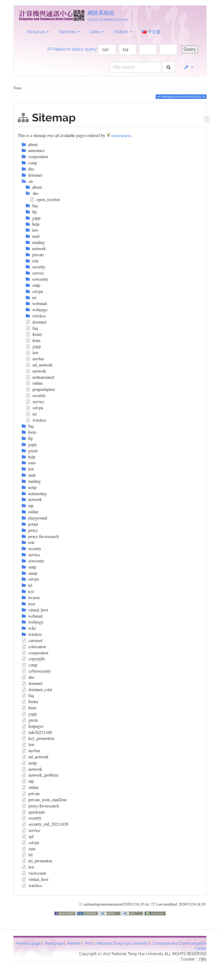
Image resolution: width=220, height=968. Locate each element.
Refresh (74, 943)
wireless (39, 420)
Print (89, 943)
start (31, 848)
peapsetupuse (43, 389)
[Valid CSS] (133, 912)
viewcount (37, 873)
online (37, 383)
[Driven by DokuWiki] (155, 912)
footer (37, 334)
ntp (31, 781)
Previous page (28, 943)
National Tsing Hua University (122, 943)
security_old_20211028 (48, 824)
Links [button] (95, 31)
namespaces (121, 135)
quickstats (36, 812)
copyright (36, 658)
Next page (54, 943)
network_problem (43, 775)
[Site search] (168, 67)
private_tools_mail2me (47, 799)
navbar (38, 358)
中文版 (153, 31)
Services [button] (68, 31)
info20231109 (40, 732)
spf (31, 836)
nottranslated (43, 377)
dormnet (39, 322)
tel (34, 414)
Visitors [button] (121, 31)
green (33, 720)
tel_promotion (40, 860)
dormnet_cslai (40, 689)
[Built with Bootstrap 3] (65, 912)
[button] (188, 67)
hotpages (35, 726)
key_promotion (41, 738)
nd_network (42, 365)
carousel (35, 640)
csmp (32, 664)
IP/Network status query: (72, 49)
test (31, 867)
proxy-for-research (43, 805)
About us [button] (36, 31)
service (38, 401)
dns (31, 677)
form (36, 340)
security (39, 395)
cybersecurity (39, 671)
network (39, 371)
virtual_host (38, 879)
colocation (37, 646)
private (34, 793)
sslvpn (37, 407)
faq (35, 328)
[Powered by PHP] (88, 912)
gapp (36, 346)
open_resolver (48, 199)
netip (32, 763)
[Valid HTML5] (110, 912)
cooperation (38, 652)
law (35, 352)
